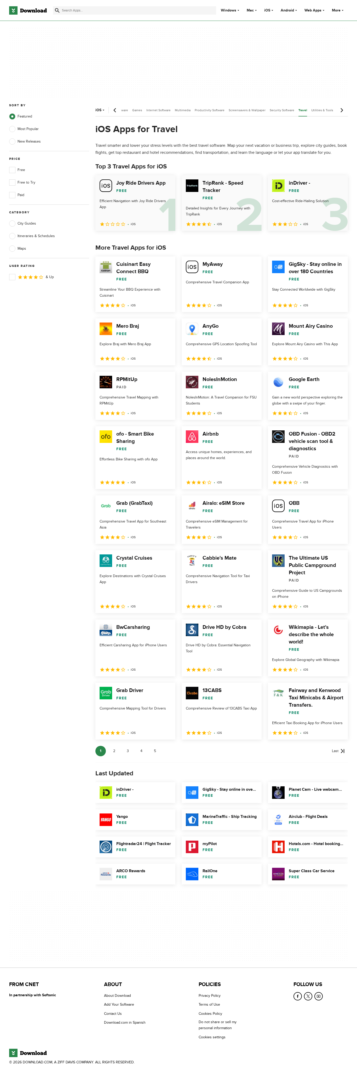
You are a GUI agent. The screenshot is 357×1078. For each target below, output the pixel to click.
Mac (250, 10)
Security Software (282, 110)
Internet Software (158, 110)
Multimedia (183, 110)
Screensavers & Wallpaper (247, 110)
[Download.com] (28, 10)
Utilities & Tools (322, 110)
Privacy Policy (210, 995)
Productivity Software (209, 110)
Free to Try (26, 182)
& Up (50, 277)
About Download (117, 995)
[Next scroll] (341, 110)
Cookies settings (212, 1037)
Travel (302, 110)
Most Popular (28, 129)
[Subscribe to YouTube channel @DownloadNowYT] (318, 996)
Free (21, 170)
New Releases (29, 141)
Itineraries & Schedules (36, 236)
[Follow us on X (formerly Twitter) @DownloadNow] (308, 996)
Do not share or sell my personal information (218, 1025)
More (336, 10)
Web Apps (312, 10)
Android (287, 10)
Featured (25, 116)
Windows (228, 10)
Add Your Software (119, 1004)
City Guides (27, 223)
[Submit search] (57, 10)
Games (137, 110)
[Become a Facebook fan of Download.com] (297, 996)
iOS (267, 10)
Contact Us (113, 1013)
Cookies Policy (210, 1013)
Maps (22, 248)
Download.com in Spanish (125, 1022)
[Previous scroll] (115, 110)
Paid (21, 195)
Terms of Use (209, 1004)
